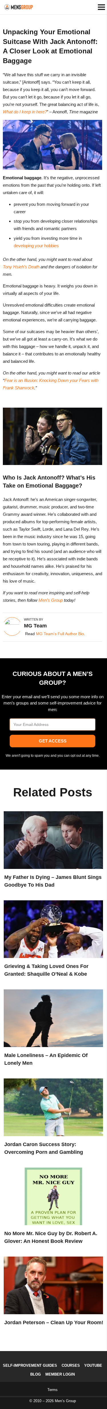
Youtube (93, 1365)
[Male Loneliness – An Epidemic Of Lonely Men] (52, 1017)
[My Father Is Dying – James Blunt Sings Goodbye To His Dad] (52, 839)
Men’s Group (51, 600)
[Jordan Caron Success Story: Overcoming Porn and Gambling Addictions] (52, 1106)
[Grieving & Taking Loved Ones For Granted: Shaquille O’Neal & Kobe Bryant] (52, 928)
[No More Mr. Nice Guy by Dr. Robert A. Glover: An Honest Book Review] (52, 1195)
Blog (35, 1374)
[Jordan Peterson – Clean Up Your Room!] (52, 1284)
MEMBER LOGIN (60, 1374)
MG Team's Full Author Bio (60, 633)
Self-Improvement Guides (30, 1365)
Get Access (52, 740)
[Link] (18, 7)
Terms (52, 1390)
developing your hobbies (36, 245)
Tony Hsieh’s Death (21, 266)
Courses (71, 1365)
